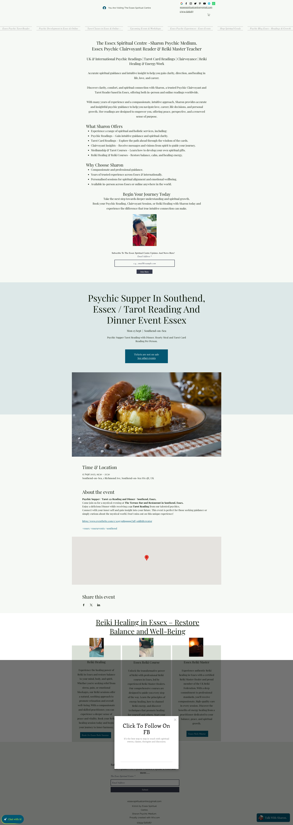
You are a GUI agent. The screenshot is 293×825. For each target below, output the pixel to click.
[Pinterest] (199, 3)
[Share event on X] (91, 605)
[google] (181, 3)
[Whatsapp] (213, 3)
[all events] (209, 3)
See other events (146, 358)
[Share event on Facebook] (83, 605)
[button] (208, 14)
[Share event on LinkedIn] (98, 605)
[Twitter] (195, 3)
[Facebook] (186, 3)
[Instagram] (190, 3)
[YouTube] (204, 3)
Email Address (143, 256)
